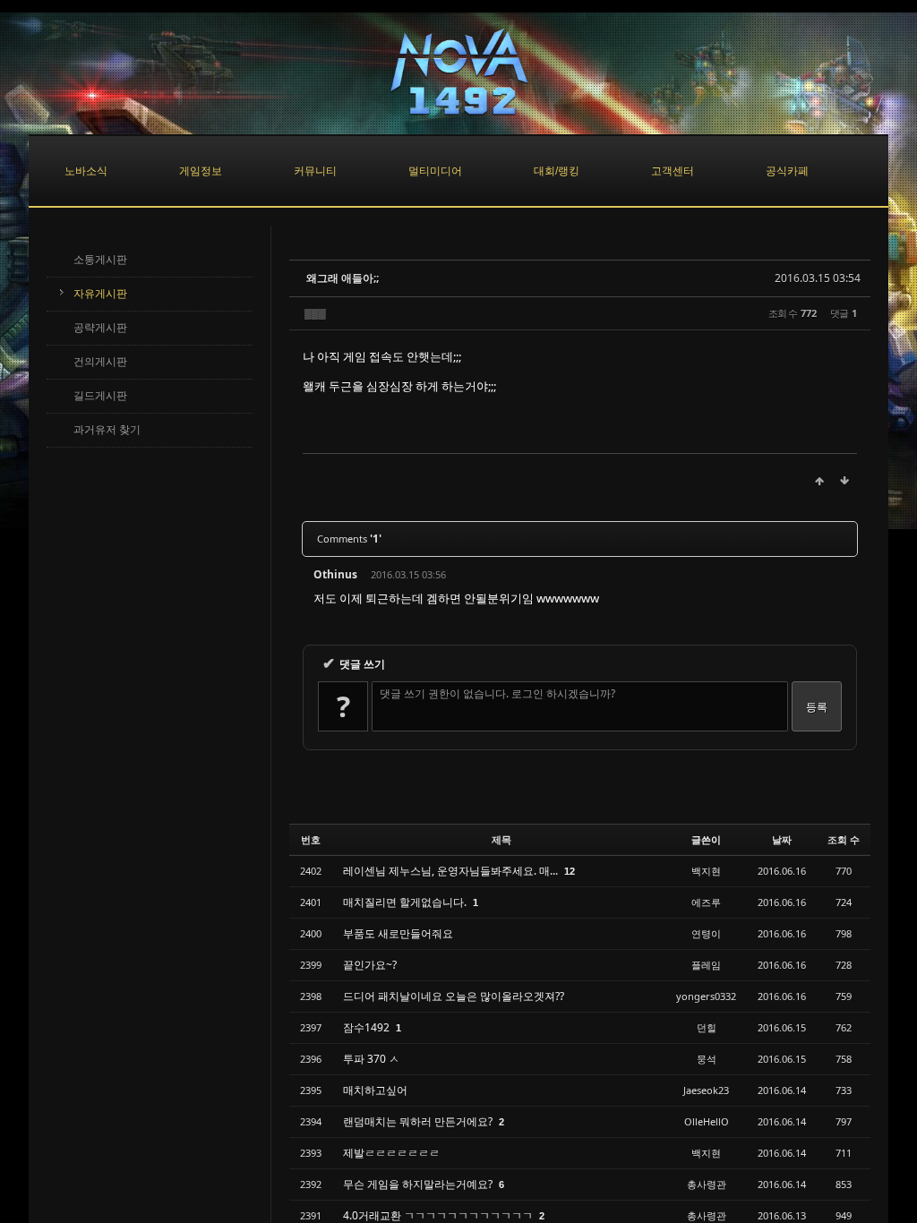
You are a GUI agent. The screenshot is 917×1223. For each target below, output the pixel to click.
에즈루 (706, 902)
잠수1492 (367, 1027)
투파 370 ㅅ (371, 1058)
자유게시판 (100, 293)
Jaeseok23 (706, 1090)
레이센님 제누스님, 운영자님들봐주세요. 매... (452, 870)
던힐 (706, 1027)
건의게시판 (100, 361)
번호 (311, 839)
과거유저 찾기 (107, 429)
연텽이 (706, 933)
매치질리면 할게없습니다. (406, 902)
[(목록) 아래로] (844, 480)
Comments (349, 538)
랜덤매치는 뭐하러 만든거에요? (419, 1121)
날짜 (782, 839)
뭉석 (706, 1058)
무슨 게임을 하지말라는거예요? (419, 1184)
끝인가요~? (370, 964)
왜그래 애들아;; (342, 278)
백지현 (706, 870)
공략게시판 (100, 327)
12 (569, 871)
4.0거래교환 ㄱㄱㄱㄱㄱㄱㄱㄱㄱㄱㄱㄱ (439, 1215)
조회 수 (843, 839)
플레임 (706, 964)
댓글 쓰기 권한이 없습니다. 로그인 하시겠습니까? (497, 693)
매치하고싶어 (375, 1090)
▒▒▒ (315, 313)
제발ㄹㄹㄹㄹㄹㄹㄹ (391, 1152)
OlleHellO (706, 1121)
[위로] (819, 480)
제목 (501, 839)
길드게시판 (100, 395)
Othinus (335, 574)
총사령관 (706, 1184)
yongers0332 (706, 996)
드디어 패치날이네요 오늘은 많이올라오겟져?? (453, 996)
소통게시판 (100, 259)
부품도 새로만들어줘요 (398, 933)
